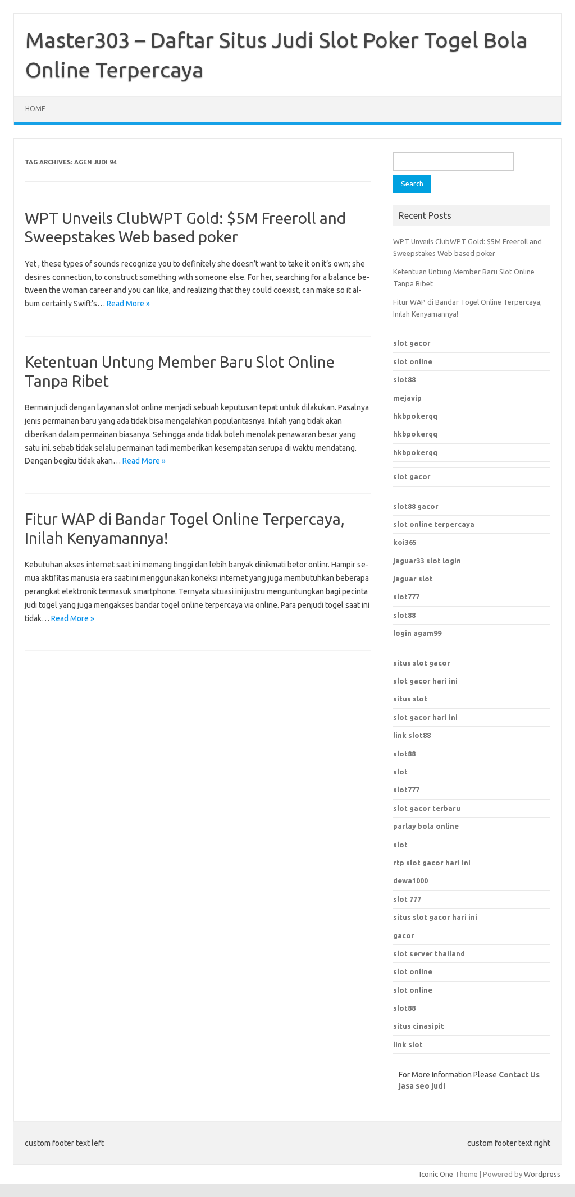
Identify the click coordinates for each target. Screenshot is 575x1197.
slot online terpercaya (433, 524)
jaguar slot (413, 579)
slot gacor (412, 343)
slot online (412, 361)
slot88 (404, 379)
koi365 (405, 542)
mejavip (407, 398)
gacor (403, 935)
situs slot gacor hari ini (435, 917)
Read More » (128, 303)
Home (35, 108)
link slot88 (412, 735)
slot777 (406, 596)
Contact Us (519, 1074)
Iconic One (436, 1174)
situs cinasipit (418, 1026)
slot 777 (407, 899)
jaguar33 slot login (427, 561)
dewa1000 (410, 880)
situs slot (410, 699)
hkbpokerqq (415, 416)
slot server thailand (429, 953)
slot (400, 772)
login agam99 (417, 633)
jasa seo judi (422, 1085)
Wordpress (542, 1174)
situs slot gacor (421, 663)
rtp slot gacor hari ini (432, 862)
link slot (408, 1044)
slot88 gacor (416, 506)
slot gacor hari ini (425, 681)
